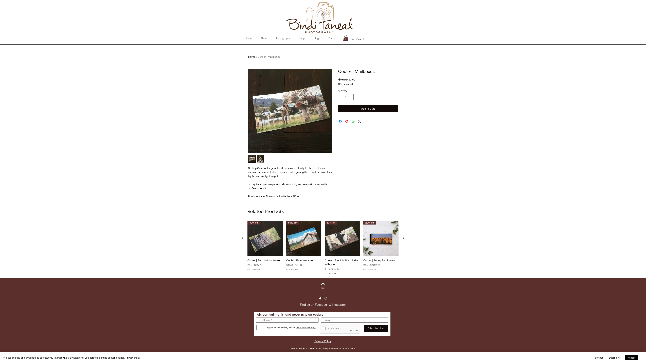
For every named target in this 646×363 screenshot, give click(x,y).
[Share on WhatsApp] (353, 121)
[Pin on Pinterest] (347, 121)
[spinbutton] (346, 97)
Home (252, 56)
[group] (323, 247)
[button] (345, 38)
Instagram (339, 304)
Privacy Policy (133, 357)
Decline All (614, 357)
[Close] (642, 357)
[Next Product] (403, 238)
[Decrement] (341, 97)
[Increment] (351, 97)
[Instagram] (325, 298)
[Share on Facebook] (340, 121)
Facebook (321, 304)
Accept (631, 357)
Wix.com (350, 348)
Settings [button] (599, 357)
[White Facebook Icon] (320, 298)
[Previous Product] (243, 238)
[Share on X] (359, 121)
